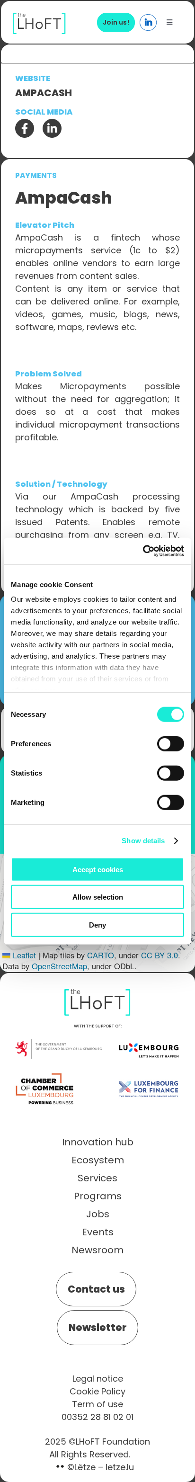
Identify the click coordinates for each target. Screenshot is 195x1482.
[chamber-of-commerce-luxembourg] (46, 1073)
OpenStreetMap (59, 966)
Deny (97, 924)
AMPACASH (43, 92)
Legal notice (97, 1378)
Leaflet (23, 955)
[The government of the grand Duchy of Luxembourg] (58, 1043)
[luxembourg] (148, 1034)
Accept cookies (97, 869)
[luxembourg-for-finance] (148, 1073)
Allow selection (97, 897)
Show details (143, 841)
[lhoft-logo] (39, 17)
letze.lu (120, 1467)
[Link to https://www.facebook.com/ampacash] (24, 128)
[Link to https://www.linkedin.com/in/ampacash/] (52, 128)
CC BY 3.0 (159, 955)
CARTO (100, 955)
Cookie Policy (97, 1391)
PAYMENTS (36, 175)
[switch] (170, 743)
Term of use (97, 1404)
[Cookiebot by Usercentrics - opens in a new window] (142, 551)
